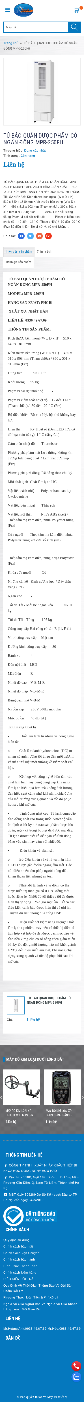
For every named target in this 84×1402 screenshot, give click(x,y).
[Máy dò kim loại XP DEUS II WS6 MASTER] (21, 1087)
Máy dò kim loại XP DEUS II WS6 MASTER (19, 1113)
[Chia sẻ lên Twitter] (30, 236)
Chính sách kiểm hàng (19, 1272)
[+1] (48, 236)
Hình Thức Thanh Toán (20, 1266)
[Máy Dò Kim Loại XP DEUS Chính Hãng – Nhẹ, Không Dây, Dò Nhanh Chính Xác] (62, 1087)
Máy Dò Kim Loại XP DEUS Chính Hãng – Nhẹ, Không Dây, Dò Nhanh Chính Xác (59, 1113)
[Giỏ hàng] (76, 9)
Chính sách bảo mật (18, 1246)
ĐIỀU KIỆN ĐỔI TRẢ (18, 1279)
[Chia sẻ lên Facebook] (21, 236)
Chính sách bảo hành (19, 1259)
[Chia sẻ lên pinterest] (39, 236)
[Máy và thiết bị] (24, 10)
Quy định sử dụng (16, 1240)
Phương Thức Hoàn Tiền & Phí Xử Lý (30, 1297)
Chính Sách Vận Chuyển (21, 1253)
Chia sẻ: (9, 236)
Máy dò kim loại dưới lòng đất (35, 1059)
